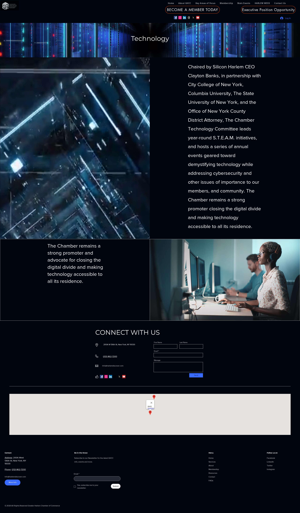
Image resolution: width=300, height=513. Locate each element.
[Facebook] (175, 17)
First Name (158, 342)
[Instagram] (180, 17)
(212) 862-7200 (110, 356)
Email (156, 351)
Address (8, 457)
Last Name (184, 342)
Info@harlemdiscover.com (112, 366)
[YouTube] (197, 17)
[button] (185, 3)
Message (157, 360)
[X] (193, 17)
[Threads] (189, 17)
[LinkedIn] (184, 17)
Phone (8, 469)
